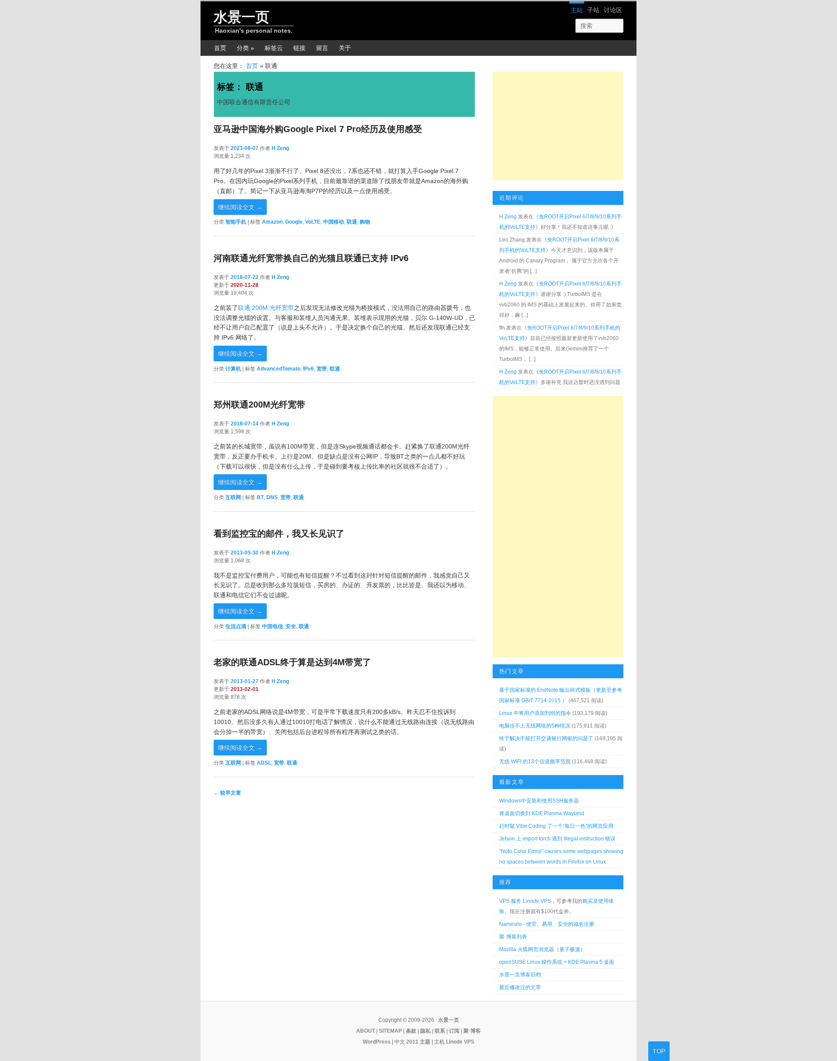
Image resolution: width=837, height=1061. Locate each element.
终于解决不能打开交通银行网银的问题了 (546, 738)
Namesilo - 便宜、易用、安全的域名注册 (546, 924)
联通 (352, 222)
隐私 (425, 1031)
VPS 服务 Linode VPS (525, 901)
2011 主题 (418, 1042)
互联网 (233, 497)
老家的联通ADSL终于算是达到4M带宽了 (292, 662)
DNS (272, 497)
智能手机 (235, 222)
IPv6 (308, 369)
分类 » (245, 47)
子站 (593, 10)
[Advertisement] (558, 125)
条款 (411, 1031)
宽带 (321, 369)
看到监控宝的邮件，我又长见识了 (279, 533)
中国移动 (333, 222)
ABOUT (365, 1031)
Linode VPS (460, 1042)
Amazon (272, 222)
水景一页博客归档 (520, 975)
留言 (322, 47)
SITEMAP (390, 1031)
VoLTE (312, 222)
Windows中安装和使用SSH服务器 (539, 801)
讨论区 (613, 10)
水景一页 (241, 17)
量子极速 (569, 949)
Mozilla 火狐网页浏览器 (526, 949)
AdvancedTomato (278, 369)
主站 (577, 10)
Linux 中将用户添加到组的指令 (535, 713)
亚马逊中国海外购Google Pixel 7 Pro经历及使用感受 (318, 129)
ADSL (264, 763)
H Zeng (280, 148)
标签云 (274, 47)
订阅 (454, 1031)
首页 (220, 47)
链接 (299, 47)
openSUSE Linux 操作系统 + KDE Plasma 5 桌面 (556, 962)
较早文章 (227, 793)
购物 (365, 222)
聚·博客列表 (513, 937)
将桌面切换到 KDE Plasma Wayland (541, 813)
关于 (345, 47)
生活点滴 (235, 626)
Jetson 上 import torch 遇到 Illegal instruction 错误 (557, 839)
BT (260, 497)
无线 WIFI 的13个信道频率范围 (535, 761)
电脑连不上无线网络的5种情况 (534, 726)
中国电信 (272, 626)
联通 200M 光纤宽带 (266, 307)
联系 (440, 1031)
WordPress (377, 1042)
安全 (291, 626)
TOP (659, 1050)
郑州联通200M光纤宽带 (259, 404)
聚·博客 (472, 1031)
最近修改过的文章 (520, 987)
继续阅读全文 (240, 207)
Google (294, 222)
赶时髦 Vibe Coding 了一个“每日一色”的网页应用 (556, 826)
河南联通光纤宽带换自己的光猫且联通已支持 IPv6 (311, 258)
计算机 (233, 369)
